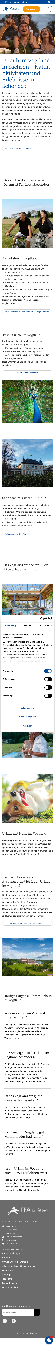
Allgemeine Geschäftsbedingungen (19, 1266)
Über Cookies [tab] (45, 625)
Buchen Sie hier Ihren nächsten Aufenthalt (27, 924)
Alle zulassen (27, 708)
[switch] (48, 679)
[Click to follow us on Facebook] (14, 1321)
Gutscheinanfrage (10, 1287)
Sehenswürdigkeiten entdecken (18, 534)
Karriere (6, 1257)
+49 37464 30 (11, 1240)
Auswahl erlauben (27, 717)
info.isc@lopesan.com (14, 1237)
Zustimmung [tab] (10, 625)
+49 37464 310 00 (12, 1244)
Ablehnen (27, 726)
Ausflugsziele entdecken (27, 373)
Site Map (6, 1274)
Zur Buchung (31, 9)
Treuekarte (7, 1279)
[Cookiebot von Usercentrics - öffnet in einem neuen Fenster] (40, 618)
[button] (49, 2)
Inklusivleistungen (10, 1283)
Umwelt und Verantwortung (15, 1262)
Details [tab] (27, 625)
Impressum (7, 1270)
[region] (49, 9)
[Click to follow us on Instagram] (5, 1321)
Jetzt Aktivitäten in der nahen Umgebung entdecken (27, 312)
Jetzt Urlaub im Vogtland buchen (19, 148)
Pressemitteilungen (11, 1253)
